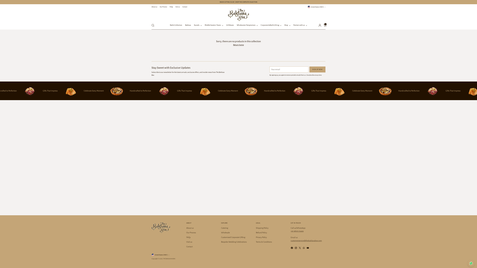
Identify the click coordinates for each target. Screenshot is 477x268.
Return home (238, 45)
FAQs (188, 237)
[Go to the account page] (318, 25)
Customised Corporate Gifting (233, 237)
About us (190, 228)
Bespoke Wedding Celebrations (234, 242)
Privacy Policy (261, 237)
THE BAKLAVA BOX (169, 259)
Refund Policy (261, 233)
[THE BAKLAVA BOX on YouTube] (308, 248)
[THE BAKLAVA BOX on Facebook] (292, 248)
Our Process (191, 233)
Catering (224, 228)
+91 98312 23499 (297, 231)
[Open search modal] (152, 25)
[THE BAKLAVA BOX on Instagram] (296, 248)
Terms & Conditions (264, 242)
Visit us (189, 242)
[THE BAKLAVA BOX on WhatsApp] (304, 248)
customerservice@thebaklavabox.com (306, 241)
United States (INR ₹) (317, 7)
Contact (189, 247)
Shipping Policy (262, 228)
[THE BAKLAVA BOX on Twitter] (300, 248)
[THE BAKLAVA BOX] (238, 15)
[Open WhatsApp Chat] (471, 263)
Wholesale (225, 233)
